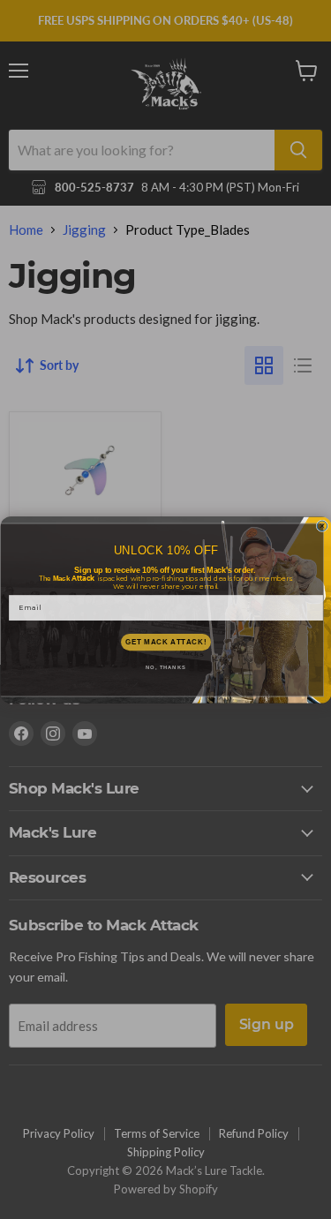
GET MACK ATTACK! (165, 641)
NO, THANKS (166, 668)
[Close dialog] (322, 526)
